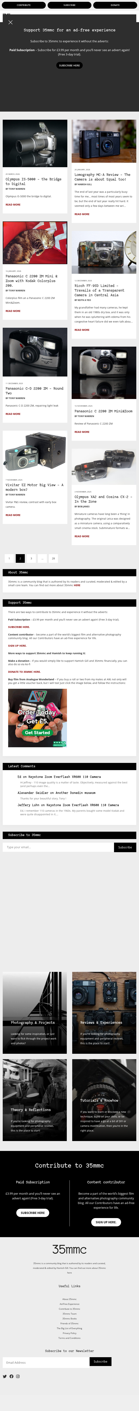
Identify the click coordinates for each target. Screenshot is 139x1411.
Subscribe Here (69, 65)
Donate (115, 5)
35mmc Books (69, 1318)
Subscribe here (33, 1213)
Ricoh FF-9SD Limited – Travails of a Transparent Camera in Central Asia (99, 290)
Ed (19, 777)
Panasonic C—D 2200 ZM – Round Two (34, 391)
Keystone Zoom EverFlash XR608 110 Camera (64, 777)
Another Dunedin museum (75, 793)
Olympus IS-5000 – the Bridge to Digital (33, 182)
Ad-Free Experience (69, 1304)
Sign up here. (17, 645)
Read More (13, 204)
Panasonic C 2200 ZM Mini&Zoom (103, 411)
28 (53, 558)
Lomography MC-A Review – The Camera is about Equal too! (102, 177)
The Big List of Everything (69, 1328)
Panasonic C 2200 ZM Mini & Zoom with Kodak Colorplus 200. (31, 281)
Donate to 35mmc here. (24, 671)
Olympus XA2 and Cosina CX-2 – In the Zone (103, 499)
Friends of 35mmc (69, 1323)
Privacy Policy (69, 1333)
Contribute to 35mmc (69, 1308)
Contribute (24, 5)
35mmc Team (70, 1313)
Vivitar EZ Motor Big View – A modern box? (34, 488)
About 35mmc (69, 1299)
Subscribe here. (19, 627)
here (77, 585)
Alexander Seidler (33, 793)
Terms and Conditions (69, 1338)
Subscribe (69, 5)
